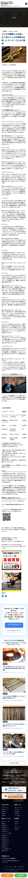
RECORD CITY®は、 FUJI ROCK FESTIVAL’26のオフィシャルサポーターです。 (11, 5)
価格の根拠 (17, 811)
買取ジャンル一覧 (18, 807)
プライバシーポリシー (9, 866)
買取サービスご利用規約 (18, 866)
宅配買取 (3, 811)
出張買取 (3, 813)
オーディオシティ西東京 (7, 833)
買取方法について (5, 809)
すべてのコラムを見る (14, 763)
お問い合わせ (17, 827)
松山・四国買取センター (7, 848)
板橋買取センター (5, 827)
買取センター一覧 (5, 821)
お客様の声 (17, 813)
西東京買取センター (6, 829)
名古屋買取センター (6, 841)
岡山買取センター (5, 845)
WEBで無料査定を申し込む (14, 630)
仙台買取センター (5, 837)
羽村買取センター (5, 831)
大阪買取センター (5, 843)
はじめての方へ (5, 807)
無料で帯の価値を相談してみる (14, 625)
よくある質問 (17, 815)
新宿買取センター (5, 825)
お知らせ (16, 823)
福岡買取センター (5, 850)
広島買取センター (5, 847)
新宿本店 (3, 823)
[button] (15, 797)
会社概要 (16, 821)
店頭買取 (3, 815)
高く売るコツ (17, 809)
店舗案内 (16, 829)
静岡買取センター (5, 839)
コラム (16, 825)
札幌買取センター (5, 835)
